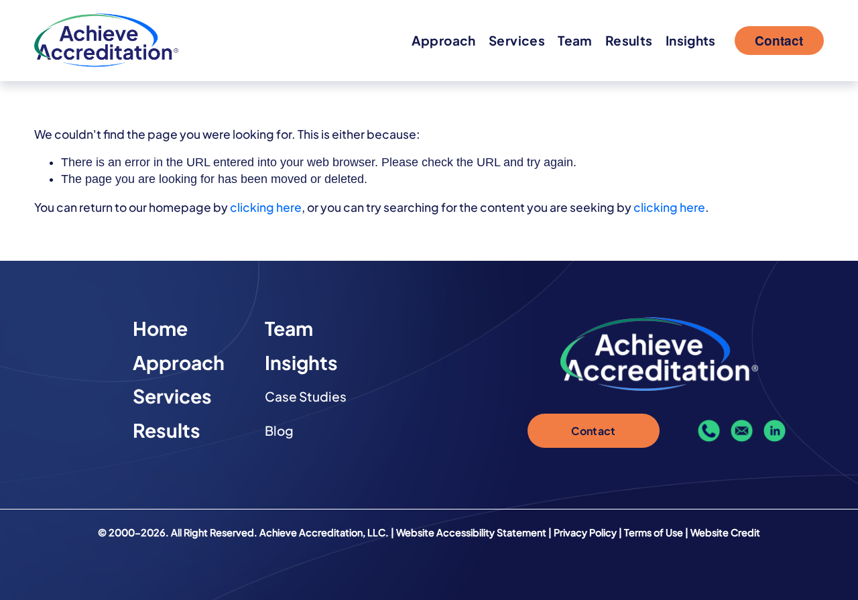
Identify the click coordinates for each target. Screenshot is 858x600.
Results (629, 40)
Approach (444, 40)
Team (575, 40)
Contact (779, 41)
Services (517, 40)
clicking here (266, 207)
